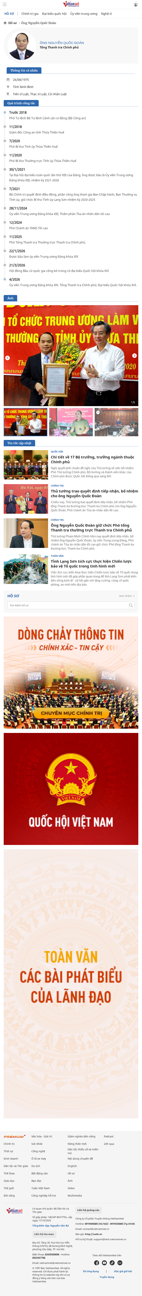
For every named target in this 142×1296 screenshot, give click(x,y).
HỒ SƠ (9, 14)
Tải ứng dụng (91, 1271)
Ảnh (70, 1181)
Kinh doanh (11, 1158)
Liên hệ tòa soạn (44, 1234)
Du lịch (35, 1166)
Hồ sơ (12, 23)
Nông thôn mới (77, 1144)
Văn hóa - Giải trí (41, 1136)
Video (71, 1188)
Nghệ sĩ (106, 14)
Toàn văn (57, 556)
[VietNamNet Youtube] (104, 1264)
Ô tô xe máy (38, 1158)
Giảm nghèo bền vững (81, 1136)
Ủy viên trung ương (83, 14)
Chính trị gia (29, 14)
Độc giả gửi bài (123, 1271)
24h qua (109, 1144)
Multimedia (75, 1195)
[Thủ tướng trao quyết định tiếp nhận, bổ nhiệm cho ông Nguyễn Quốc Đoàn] (26, 499)
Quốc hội (57, 451)
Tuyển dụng (107, 1277)
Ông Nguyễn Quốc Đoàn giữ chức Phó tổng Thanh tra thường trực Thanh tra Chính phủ (91, 528)
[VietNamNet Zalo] (119, 1264)
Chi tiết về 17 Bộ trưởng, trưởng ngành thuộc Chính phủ (92, 459)
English (72, 1166)
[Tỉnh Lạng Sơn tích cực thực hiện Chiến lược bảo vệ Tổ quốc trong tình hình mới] (26, 569)
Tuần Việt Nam (40, 1188)
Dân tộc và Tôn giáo (16, 1166)
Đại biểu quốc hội (54, 14)
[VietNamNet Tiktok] (112, 1264)
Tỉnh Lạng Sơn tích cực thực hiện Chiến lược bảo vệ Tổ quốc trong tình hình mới (91, 564)
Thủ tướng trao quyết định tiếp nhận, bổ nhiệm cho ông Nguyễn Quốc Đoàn (94, 493)
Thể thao (9, 1173)
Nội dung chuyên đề (80, 1158)
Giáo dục (9, 1181)
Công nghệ (38, 1151)
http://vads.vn (93, 1234)
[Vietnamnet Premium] (15, 1138)
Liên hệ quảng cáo (88, 1210)
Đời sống (9, 1195)
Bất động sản (39, 1173)
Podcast (109, 1136)
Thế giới (9, 1188)
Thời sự (8, 1151)
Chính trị (57, 485)
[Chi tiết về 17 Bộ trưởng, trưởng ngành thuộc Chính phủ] (26, 465)
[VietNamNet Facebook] (96, 1264)
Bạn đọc (36, 1181)
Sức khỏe (37, 1144)
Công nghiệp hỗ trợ (43, 1195)
